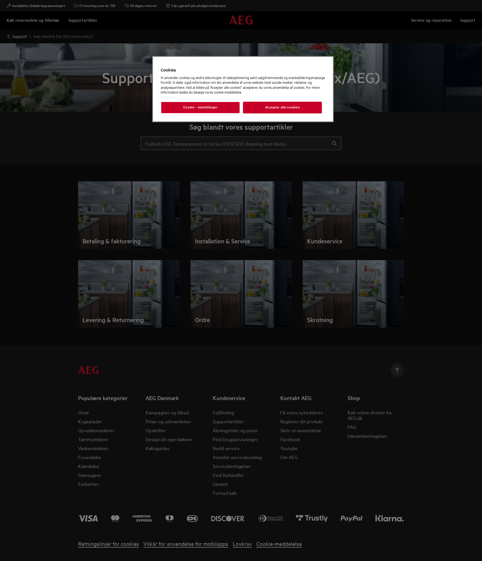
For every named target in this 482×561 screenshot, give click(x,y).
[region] (243, 89)
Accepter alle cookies (282, 107)
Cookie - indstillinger (200, 107)
